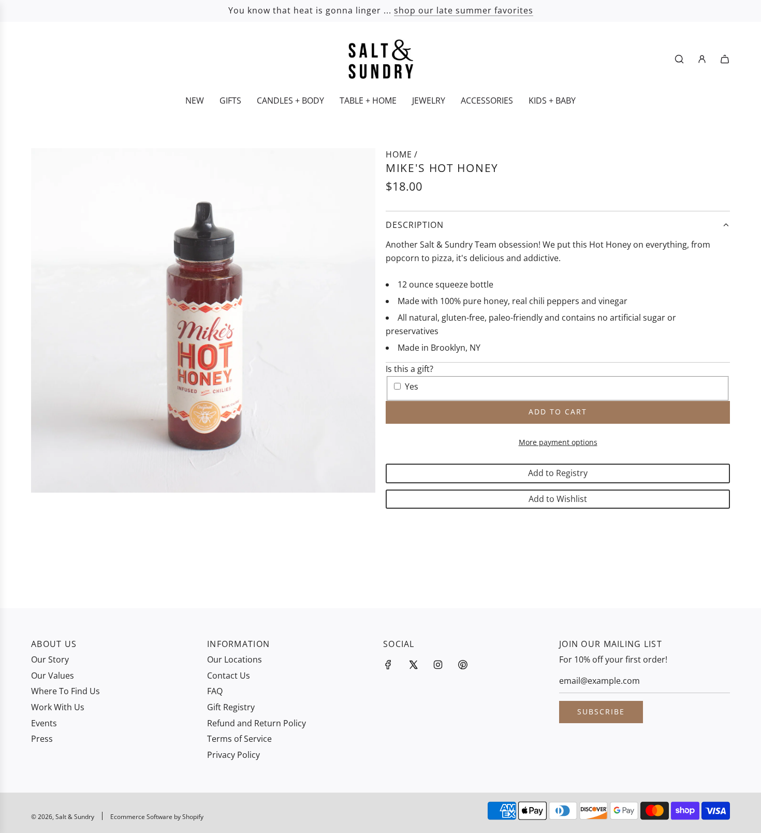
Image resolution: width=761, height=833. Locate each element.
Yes (411, 386)
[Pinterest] (462, 664)
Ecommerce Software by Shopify (156, 816)
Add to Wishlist (558, 499)
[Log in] (702, 59)
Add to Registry (558, 473)
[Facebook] (388, 664)
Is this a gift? (409, 369)
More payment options (558, 442)
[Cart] (724, 59)
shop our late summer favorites (463, 10)
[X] (413, 664)
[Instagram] (438, 664)
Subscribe (601, 711)
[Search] (679, 59)
